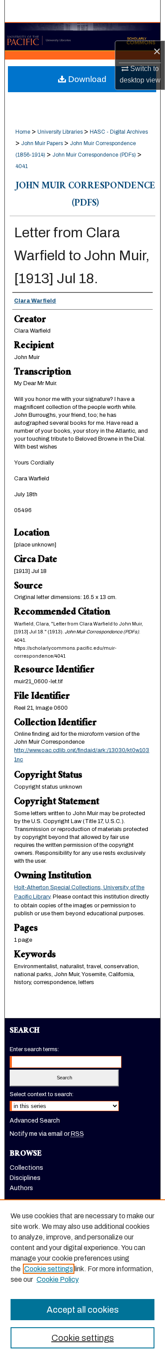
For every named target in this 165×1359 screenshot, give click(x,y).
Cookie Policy (58, 1279)
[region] (82, 1279)
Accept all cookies (83, 1309)
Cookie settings (48, 1269)
